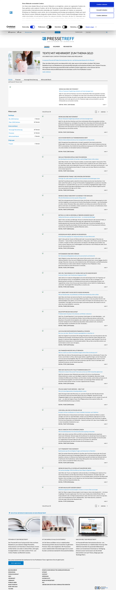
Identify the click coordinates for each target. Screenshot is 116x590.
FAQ (43, 582)
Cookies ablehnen (102, 15)
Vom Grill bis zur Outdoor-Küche (70, 410)
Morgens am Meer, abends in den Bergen (72, 234)
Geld (10, 79)
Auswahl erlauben (101, 10)
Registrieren (13, 32)
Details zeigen (90, 27)
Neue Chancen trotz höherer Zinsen (71, 429)
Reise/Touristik (12, 584)
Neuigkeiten (67, 46)
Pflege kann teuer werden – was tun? (71, 389)
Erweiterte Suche (78, 32)
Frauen (24, 144)
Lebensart (11, 580)
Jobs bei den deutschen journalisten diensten (56, 584)
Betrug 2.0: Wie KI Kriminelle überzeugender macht (76, 215)
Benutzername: (28, 32)
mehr (104, 104)
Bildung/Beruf (12, 570)
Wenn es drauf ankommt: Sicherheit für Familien (75, 196)
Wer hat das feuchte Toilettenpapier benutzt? (75, 370)
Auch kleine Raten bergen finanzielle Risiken (74, 331)
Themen (46, 46)
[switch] (49, 27)
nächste (103, 112)
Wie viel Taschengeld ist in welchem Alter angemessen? (78, 273)
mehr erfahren (46, 72)
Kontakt (44, 574)
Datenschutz (46, 578)
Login (20, 32)
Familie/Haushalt (13, 574)
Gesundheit (11, 578)
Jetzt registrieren (16, 563)
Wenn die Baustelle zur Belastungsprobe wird (75, 468)
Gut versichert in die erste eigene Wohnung (74, 292)
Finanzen (18, 79)
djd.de (101, 587)
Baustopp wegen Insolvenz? (68, 312)
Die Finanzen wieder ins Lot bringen (71, 350)
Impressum (45, 576)
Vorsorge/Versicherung (31, 79)
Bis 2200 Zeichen (24, 119)
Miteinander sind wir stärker (69, 254)
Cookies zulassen (102, 4)
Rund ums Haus (12, 586)
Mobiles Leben (12, 582)
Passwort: (43, 32)
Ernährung (11, 572)
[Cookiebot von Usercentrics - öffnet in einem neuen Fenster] (11, 27)
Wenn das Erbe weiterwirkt (68, 89)
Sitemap (44, 572)
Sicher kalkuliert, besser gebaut (70, 487)
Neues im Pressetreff (48, 580)
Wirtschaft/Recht (46, 79)
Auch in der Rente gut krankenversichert (73, 138)
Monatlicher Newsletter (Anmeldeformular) (56, 570)
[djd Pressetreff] (58, 39)
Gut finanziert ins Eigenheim (68, 449)
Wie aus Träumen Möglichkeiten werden (73, 157)
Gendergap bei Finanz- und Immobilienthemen (74, 176)
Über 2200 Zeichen (24, 122)
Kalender (56, 46)
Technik (10, 588)
